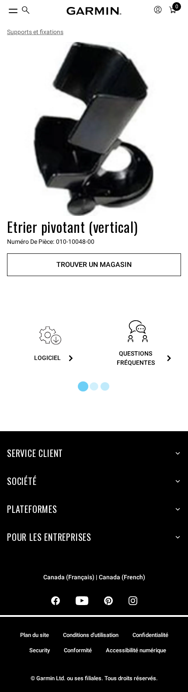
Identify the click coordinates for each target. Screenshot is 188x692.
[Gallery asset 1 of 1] (94, 129)
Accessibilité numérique (136, 650)
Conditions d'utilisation (90, 635)
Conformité (78, 650)
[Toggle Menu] (5, 8)
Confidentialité (150, 635)
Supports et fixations (35, 32)
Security (39, 650)
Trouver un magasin (94, 264)
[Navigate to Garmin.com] (94, 11)
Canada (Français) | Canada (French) (94, 577)
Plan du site (34, 635)
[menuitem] (25, 11)
